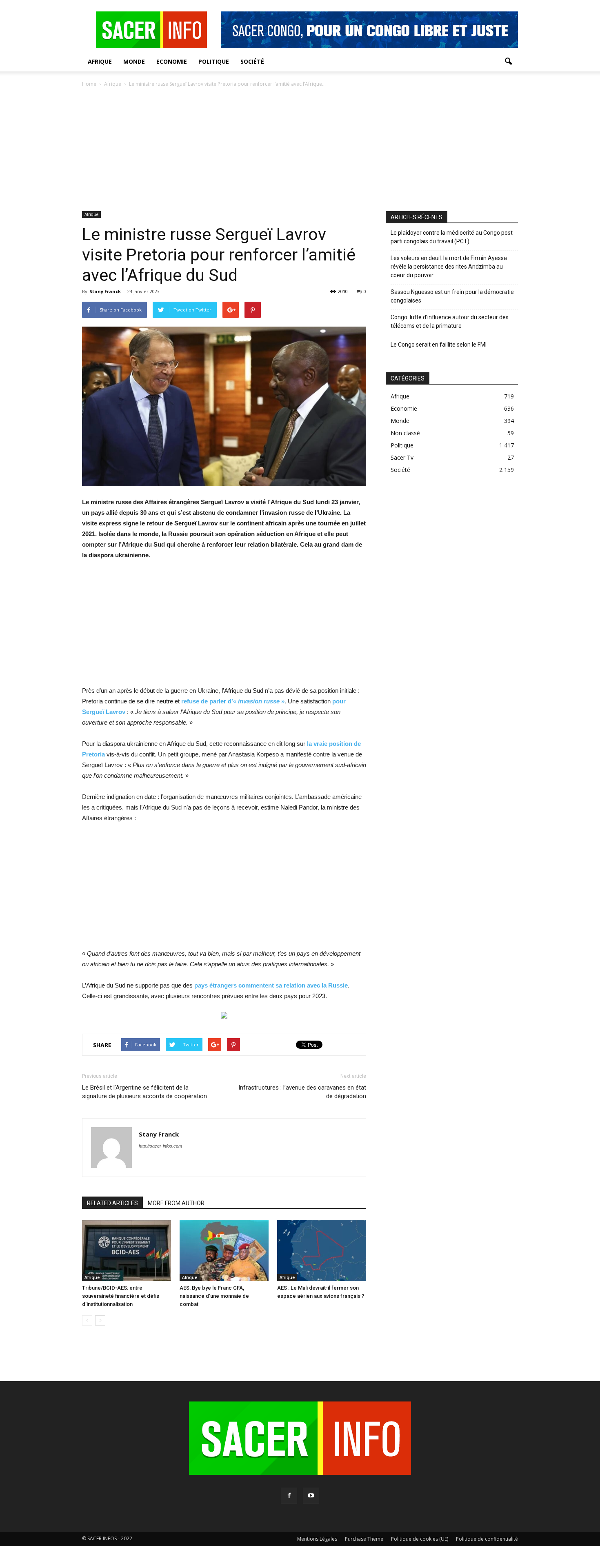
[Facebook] (289, 1496)
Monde (134, 61)
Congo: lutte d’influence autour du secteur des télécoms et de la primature (450, 321)
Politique (213, 61)
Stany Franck (105, 291)
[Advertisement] (300, 150)
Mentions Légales (317, 1538)
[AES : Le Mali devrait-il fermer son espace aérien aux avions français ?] (321, 1250)
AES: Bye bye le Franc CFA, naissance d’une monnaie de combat (214, 1296)
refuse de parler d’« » (232, 701)
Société (252, 61)
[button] (508, 61)
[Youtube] (311, 1496)
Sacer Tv (402, 457)
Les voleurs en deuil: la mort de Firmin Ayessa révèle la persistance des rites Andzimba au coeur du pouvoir (449, 266)
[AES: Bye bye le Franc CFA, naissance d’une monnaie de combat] (224, 1250)
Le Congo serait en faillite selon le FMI (439, 344)
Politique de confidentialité (487, 1538)
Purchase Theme (364, 1538)
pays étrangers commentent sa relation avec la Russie (271, 985)
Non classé (405, 433)
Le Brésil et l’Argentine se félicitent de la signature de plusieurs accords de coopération (144, 1092)
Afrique (100, 61)
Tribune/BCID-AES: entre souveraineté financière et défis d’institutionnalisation (120, 1296)
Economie (171, 61)
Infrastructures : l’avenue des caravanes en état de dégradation (302, 1092)
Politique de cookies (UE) (419, 1538)
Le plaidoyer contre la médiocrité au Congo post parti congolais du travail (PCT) (452, 237)
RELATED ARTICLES (112, 1203)
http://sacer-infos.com (160, 1145)
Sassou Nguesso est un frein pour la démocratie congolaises (452, 296)
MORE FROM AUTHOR (176, 1203)
